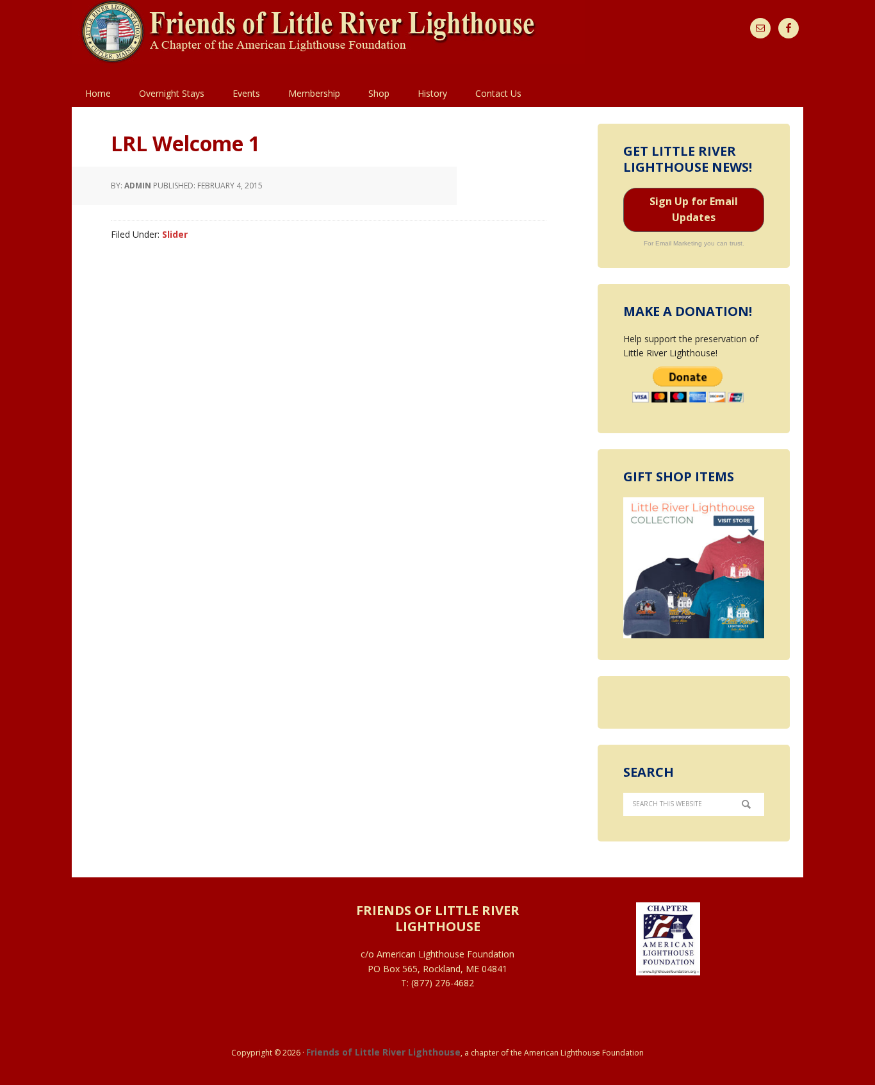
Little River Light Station (328, 40)
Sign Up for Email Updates (694, 209)
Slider (175, 234)
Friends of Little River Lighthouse (383, 1052)
